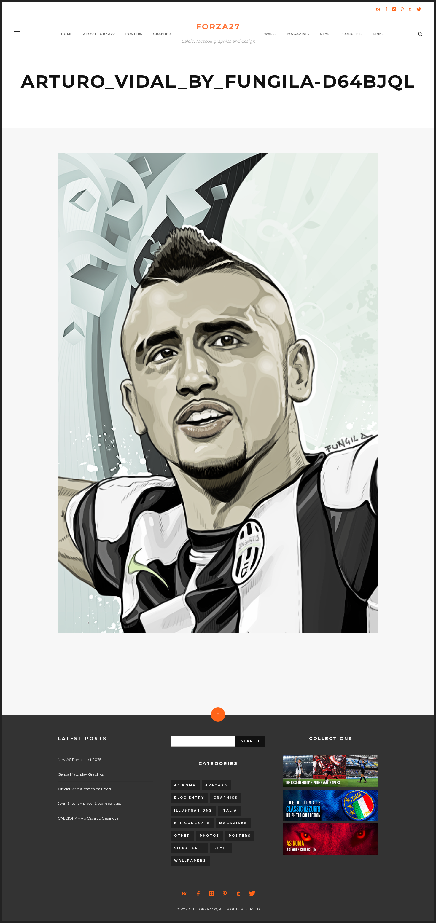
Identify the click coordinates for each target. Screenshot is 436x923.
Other (182, 836)
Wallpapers (190, 861)
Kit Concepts (192, 823)
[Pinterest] (402, 9)
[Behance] (378, 9)
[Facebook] (386, 9)
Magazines (233, 823)
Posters (240, 836)
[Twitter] (418, 9)
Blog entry (189, 798)
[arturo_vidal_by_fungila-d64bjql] (208, 393)
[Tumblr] (410, 9)
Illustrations (193, 810)
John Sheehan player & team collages (89, 803)
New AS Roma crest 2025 (79, 759)
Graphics (226, 798)
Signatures (189, 848)
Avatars (216, 785)
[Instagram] (394, 9)
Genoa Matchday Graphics (81, 774)
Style (221, 848)
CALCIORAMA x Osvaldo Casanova (88, 818)
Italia (229, 810)
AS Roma (185, 785)
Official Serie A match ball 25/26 (85, 789)
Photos (209, 836)
